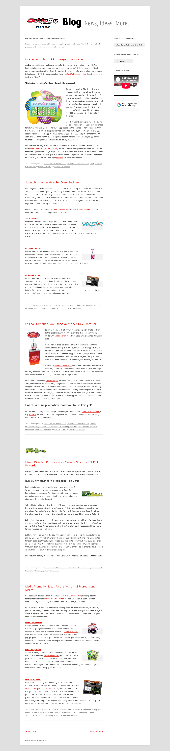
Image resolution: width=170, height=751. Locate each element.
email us (59, 158)
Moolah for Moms (33, 248)
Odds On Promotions (62, 167)
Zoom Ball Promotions (43, 429)
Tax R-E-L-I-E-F (31, 218)
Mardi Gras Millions (33, 623)
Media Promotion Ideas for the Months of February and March (60, 587)
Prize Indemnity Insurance (67, 426)
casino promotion (63, 336)
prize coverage (51, 380)
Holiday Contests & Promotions (81, 305)
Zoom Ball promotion (63, 366)
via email (32, 414)
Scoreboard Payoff (33, 679)
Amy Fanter (54, 571)
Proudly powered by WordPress (36, 740)
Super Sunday (75, 596)
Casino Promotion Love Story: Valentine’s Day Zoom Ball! (61, 324)
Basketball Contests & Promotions (56, 305)
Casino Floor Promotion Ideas (78, 164)
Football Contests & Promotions (55, 709)
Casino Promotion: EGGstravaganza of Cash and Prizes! (60, 59)
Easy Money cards (51, 655)
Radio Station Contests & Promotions (57, 712)
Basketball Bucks (32, 275)
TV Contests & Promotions (35, 715)
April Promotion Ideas (60, 209)
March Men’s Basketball (55, 599)
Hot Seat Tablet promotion (75, 74)
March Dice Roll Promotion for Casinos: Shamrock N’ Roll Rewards (61, 463)
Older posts (31, 731)
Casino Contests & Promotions (55, 164)
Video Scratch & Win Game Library (43, 149)
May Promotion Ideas (82, 209)
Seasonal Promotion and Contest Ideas (86, 712)
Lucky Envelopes (71, 631)
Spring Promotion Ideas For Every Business (52, 182)
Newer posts (96, 731)
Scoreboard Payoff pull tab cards (38, 688)
